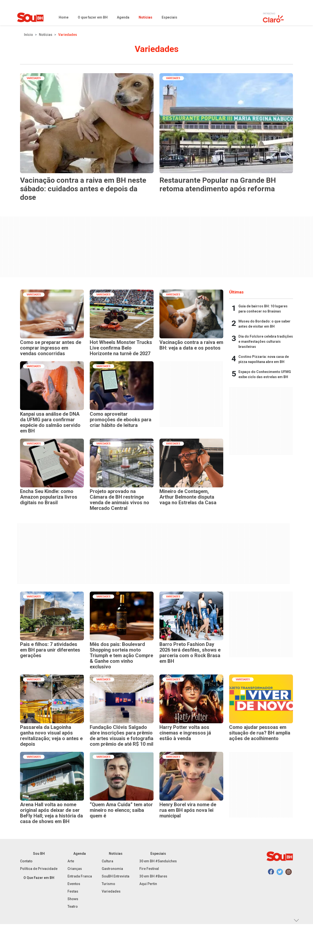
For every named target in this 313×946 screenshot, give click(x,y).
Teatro (72, 906)
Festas (72, 891)
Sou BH (39, 853)
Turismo (108, 884)
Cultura (107, 861)
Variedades (111, 891)
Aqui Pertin (148, 884)
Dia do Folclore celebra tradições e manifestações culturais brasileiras (265, 341)
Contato (26, 861)
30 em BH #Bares (153, 876)
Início (28, 35)
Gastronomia (112, 869)
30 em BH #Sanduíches (158, 861)
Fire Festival (149, 869)
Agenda (79, 853)
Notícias (45, 35)
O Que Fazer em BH (38, 878)
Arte (70, 861)
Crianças (74, 869)
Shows (72, 899)
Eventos (73, 884)
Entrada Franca (79, 876)
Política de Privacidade (38, 869)
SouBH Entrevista (115, 876)
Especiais (158, 853)
